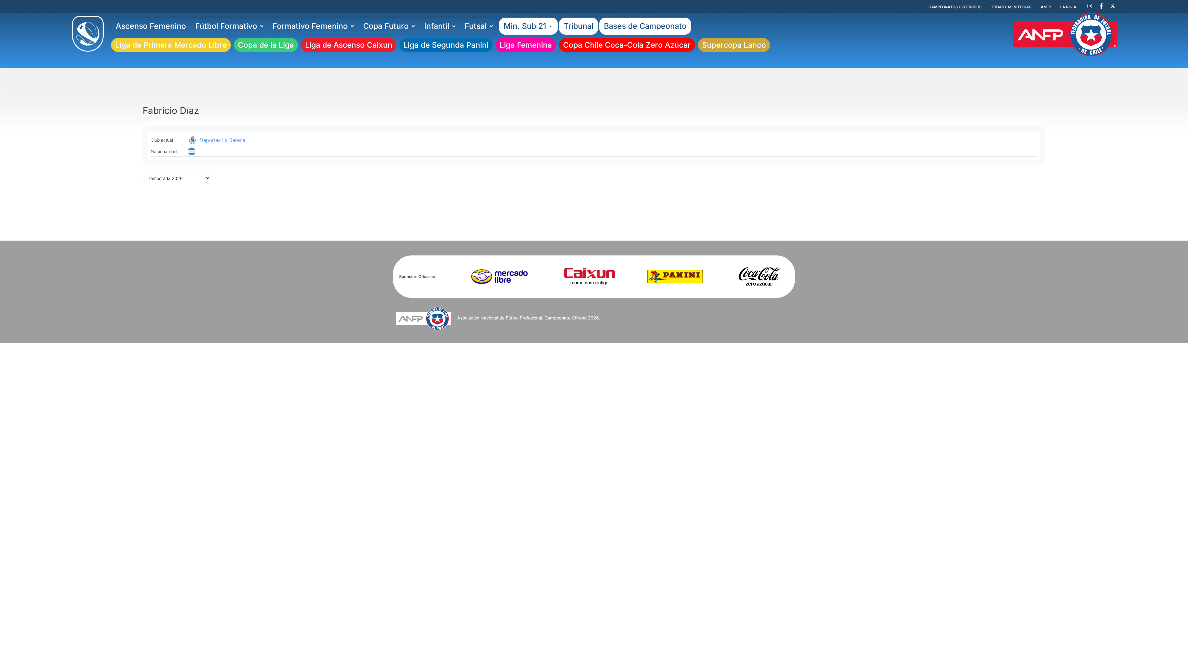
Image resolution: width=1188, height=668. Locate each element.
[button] (528, 26)
